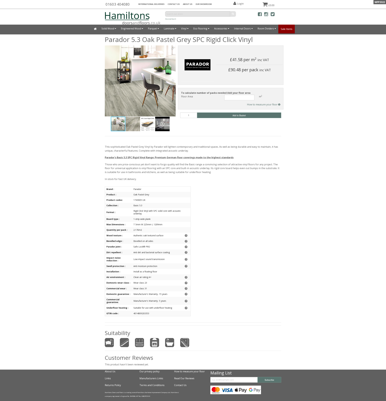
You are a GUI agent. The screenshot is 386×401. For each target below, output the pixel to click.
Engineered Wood (131, 28)
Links (108, 378)
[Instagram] (266, 15)
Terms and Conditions (152, 385)
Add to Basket (239, 115)
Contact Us (174, 4)
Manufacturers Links (151, 378)
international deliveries (151, 4)
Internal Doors (242, 28)
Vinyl (184, 28)
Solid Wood (108, 28)
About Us (110, 371)
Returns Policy (113, 385)
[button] (173, 48)
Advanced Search (170, 19)
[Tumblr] (279, 15)
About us (187, 4)
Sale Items (286, 29)
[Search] (233, 14)
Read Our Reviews (184, 378)
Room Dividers (266, 28)
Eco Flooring (200, 28)
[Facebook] (260, 15)
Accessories (221, 28)
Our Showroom (204, 4)
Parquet (153, 28)
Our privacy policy (149, 371)
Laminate (169, 28)
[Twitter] (272, 15)
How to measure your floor (262, 104)
